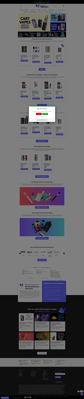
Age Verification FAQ (42, 116)
